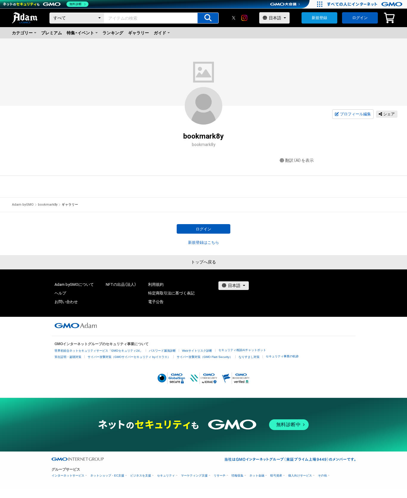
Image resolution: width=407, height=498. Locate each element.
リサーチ (220, 475)
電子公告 (156, 302)
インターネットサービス (68, 475)
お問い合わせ (66, 302)
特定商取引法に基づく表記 (171, 293)
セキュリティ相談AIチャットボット (242, 350)
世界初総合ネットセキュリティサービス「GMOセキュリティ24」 (99, 350)
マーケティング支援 (194, 475)
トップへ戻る (203, 262)
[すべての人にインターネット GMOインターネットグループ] (365, 4)
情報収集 (237, 475)
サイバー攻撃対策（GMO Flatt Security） (204, 357)
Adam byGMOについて (74, 284)
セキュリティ (166, 475)
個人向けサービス (300, 475)
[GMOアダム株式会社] (76, 325)
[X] (234, 18)
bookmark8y (48, 205)
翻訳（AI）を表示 (299, 160)
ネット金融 (256, 475)
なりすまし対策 (249, 357)
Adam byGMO (23, 205)
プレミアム (51, 32)
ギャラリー (138, 33)
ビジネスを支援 (140, 475)
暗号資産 (276, 475)
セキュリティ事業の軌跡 (282, 356)
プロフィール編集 (355, 114)
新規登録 (319, 17)
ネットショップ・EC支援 (107, 475)
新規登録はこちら (203, 242)
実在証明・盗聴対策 (68, 357)
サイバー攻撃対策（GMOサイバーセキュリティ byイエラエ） (129, 357)
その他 (322, 475)
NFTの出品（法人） (121, 284)
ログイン (360, 17)
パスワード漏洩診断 (162, 350)
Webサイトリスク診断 (197, 350)
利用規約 (156, 284)
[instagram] (244, 18)
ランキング (112, 33)
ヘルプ (60, 293)
